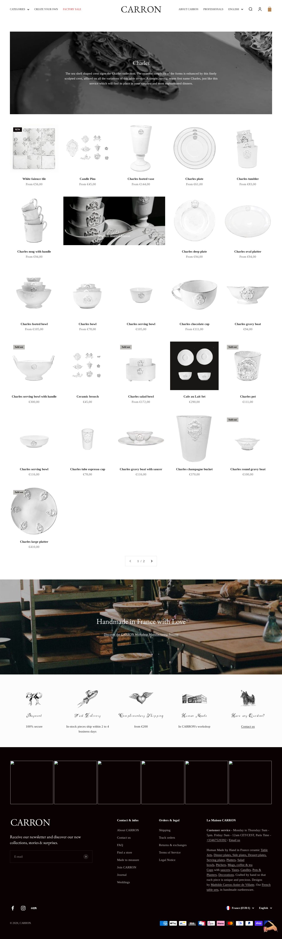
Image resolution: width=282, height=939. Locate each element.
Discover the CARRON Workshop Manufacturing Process (141, 634)
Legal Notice (167, 860)
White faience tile (34, 178)
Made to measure (128, 860)
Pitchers (221, 865)
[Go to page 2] (151, 561)
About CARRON (188, 9)
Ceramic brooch (88, 396)
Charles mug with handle (34, 251)
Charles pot (248, 396)
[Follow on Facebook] (12, 908)
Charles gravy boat (248, 324)
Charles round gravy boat (247, 469)
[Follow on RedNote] (34, 908)
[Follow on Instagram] (23, 908)
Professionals (213, 9)
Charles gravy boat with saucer (141, 469)
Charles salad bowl (141, 396)
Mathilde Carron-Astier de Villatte (232, 884)
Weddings (123, 882)
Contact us (248, 726)
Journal (122, 874)
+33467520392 (216, 840)
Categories (17, 9)
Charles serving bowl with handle (34, 396)
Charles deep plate (194, 251)
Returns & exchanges (173, 845)
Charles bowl (87, 324)
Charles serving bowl (141, 324)
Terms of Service (170, 852)
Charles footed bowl (34, 324)
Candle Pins (88, 178)
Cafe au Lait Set (194, 396)
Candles (246, 869)
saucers (225, 869)
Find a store (124, 852)
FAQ (120, 845)
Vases (235, 869)
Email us (234, 840)
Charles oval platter (247, 251)
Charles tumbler (248, 178)
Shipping (165, 830)
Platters (231, 860)
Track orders (167, 837)
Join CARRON (126, 867)
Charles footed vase (141, 178)
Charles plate (194, 178)
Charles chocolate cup (194, 324)
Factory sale (72, 9)
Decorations (226, 874)
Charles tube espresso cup (87, 469)
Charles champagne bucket (194, 469)
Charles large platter (34, 541)
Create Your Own (46, 9)
